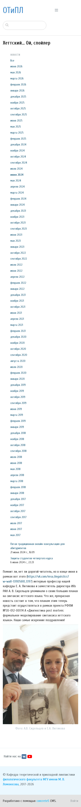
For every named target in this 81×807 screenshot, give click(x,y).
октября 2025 (18, 108)
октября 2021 (17, 306)
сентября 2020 (18, 355)
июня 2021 (16, 313)
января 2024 (17, 204)
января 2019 (17, 427)
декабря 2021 (18, 295)
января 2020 (17, 379)
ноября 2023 (17, 216)
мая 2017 (15, 535)
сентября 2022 (18, 258)
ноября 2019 (17, 391)
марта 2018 (16, 481)
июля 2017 (16, 523)
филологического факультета (22, 779)
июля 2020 (16, 367)
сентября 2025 (18, 114)
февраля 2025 (18, 138)
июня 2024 (16, 174)
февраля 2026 (18, 84)
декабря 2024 (18, 144)
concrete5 (43, 801)
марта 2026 (17, 78)
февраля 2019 (18, 421)
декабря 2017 (18, 499)
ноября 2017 (17, 505)
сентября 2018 (18, 451)
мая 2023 (15, 240)
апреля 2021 (17, 319)
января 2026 (17, 90)
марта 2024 (17, 192)
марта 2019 (16, 415)
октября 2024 (18, 156)
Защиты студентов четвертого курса (31, 558)
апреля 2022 (17, 276)
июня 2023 (16, 234)
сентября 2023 (18, 228)
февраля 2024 (18, 198)
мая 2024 (15, 180)
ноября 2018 (17, 439)
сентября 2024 (18, 162)
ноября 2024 (17, 150)
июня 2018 (16, 463)
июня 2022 (16, 270)
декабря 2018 (18, 433)
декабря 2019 (18, 385)
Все (12, 60)
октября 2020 (18, 349)
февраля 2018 (18, 487)
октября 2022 (18, 253)
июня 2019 (16, 409)
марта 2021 (16, 325)
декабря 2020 (18, 336)
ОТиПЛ (13, 10)
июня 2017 (16, 529)
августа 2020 (17, 361)
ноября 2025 (17, 102)
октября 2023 (18, 222)
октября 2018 (17, 445)
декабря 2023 (18, 210)
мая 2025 (15, 126)
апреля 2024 (17, 186)
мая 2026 (15, 72)
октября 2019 (17, 397)
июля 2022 (16, 264)
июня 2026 (16, 66)
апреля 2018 (17, 475)
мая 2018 (15, 469)
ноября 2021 (17, 300)
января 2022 (17, 289)
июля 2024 (16, 168)
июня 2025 (16, 120)
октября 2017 (17, 511)
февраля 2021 (18, 331)
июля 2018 (16, 457)
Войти (74, 801)
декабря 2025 (18, 96)
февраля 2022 (18, 283)
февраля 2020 (18, 373)
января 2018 (17, 493)
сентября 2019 (18, 403)
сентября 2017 (18, 517)
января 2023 (17, 246)
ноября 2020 (17, 343)
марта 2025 (17, 132)
